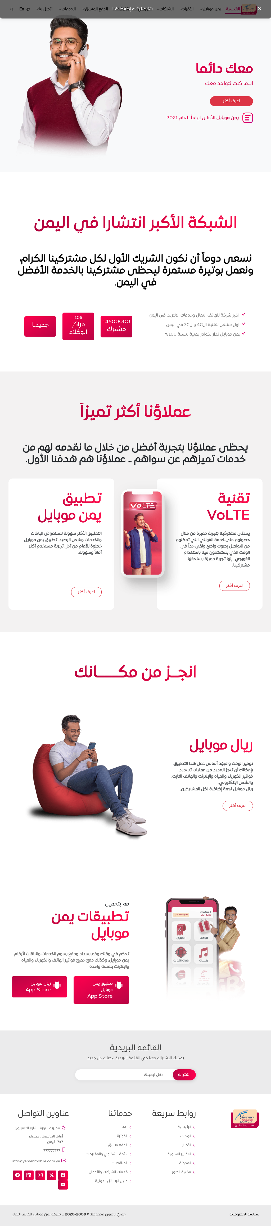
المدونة (185, 1163)
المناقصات (119, 1163)
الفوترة (122, 1136)
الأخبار (186, 1145)
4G (125, 1127)
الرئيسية (184, 1127)
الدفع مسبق (118, 1145)
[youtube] (63, 1185)
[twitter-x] (51, 1175)
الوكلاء (185, 1136)
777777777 (51, 1150)
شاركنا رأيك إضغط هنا (132, 9)
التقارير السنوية (179, 1154)
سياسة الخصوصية (244, 1214)
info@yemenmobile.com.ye (36, 1161)
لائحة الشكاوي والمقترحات (106, 1154)
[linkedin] (29, 1175)
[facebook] (63, 1175)
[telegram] (17, 1175)
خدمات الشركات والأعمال (108, 1172)
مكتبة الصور (181, 1172)
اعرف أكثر (234, 585)
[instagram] (40, 1175)
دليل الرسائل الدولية (111, 1181)
